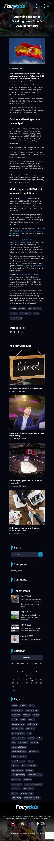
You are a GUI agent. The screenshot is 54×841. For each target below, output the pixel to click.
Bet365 (14, 706)
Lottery (40, 738)
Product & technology (29, 765)
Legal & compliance (18, 738)
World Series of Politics (31, 798)
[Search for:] (27, 554)
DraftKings (26, 715)
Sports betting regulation (33, 784)
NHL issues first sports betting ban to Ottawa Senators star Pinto (25, 482)
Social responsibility (35, 775)
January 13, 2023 (19, 439)
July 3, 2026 (25, 625)
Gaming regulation (18, 724)
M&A (13, 742)
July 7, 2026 (25, 596)
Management (22, 742)
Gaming (14, 313)
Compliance (16, 715)
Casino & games (17, 710)
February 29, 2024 (19, 69)
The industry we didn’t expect (30, 640)
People (31, 761)
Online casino (25, 313)
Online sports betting (19, 756)
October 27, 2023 (19, 486)
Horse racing (30, 729)
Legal (29, 733)
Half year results (17, 729)
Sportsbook (16, 788)
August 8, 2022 (18, 534)
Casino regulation (32, 710)
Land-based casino (18, 733)
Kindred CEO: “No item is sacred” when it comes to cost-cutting (26, 434)
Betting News (16, 570)
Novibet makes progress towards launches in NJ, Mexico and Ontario (25, 529)
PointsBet (15, 765)
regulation (29, 770)
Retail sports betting (18, 775)
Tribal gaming (16, 798)
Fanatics (36, 715)
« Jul (14, 691)
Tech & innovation (27, 793)
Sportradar (27, 779)
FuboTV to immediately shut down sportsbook (25, 388)
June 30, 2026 (26, 636)
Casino (13, 309)
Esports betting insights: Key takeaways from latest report (30, 629)
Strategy (14, 793)
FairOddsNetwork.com (18, 834)
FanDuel (14, 719)
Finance (22, 309)
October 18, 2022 (19, 391)
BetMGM (23, 706)
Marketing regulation (19, 752)
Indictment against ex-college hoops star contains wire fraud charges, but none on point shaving (31, 603)
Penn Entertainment (18, 761)
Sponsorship (16, 779)
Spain (36, 313)
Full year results (35, 309)
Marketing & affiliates (19, 747)
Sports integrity (28, 788)
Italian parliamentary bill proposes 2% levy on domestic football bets (30, 617)
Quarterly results (17, 770)
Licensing (31, 738)
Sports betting (16, 318)
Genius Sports (32, 724)
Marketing (34, 742)
